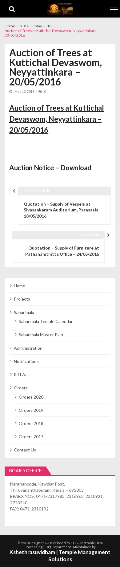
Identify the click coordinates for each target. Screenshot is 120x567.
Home (19, 285)
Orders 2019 (31, 410)
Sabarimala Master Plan (41, 334)
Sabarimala (24, 312)
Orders (21, 387)
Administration (28, 348)
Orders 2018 (31, 423)
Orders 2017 (31, 436)
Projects (22, 298)
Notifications (26, 361)
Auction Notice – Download (50, 167)
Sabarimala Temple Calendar (46, 321)
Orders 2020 (31, 397)
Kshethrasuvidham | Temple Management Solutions (60, 555)
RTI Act (21, 374)
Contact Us (25, 449)
